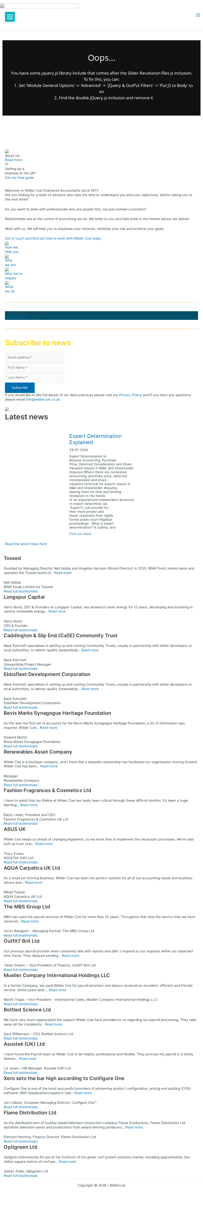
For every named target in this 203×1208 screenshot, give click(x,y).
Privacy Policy (130, 395)
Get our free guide (19, 178)
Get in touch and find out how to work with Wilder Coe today (53, 238)
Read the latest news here (26, 544)
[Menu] (10, 17)
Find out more (16, 317)
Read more (13, 160)
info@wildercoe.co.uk (43, 399)
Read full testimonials (21, 591)
